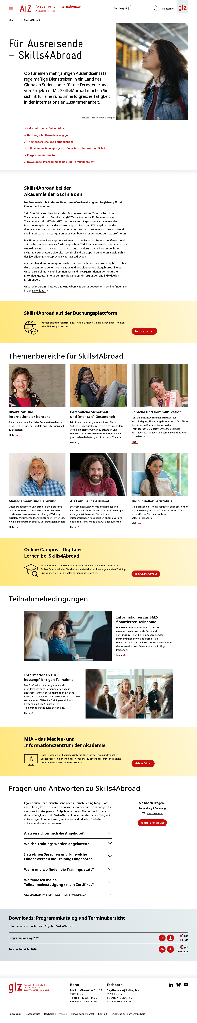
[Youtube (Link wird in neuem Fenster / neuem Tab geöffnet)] (186, 986)
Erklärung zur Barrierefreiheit (128, 1014)
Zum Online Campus (147, 574)
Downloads (39, 290)
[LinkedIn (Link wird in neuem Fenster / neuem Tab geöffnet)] (171, 986)
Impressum (15, 1014)
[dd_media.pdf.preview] (162, 938)
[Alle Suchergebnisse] (153, 9)
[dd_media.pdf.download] (170, 938)
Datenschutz (33, 1014)
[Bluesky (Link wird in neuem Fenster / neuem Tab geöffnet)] (178, 986)
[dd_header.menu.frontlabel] (25, 8)
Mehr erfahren (145, 764)
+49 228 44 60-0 (88, 997)
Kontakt (102, 1014)
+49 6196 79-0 (124, 997)
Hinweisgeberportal (82, 1014)
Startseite (14, 20)
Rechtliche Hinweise (55, 1014)
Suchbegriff (120, 8)
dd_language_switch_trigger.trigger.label (168, 9)
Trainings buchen (146, 332)
